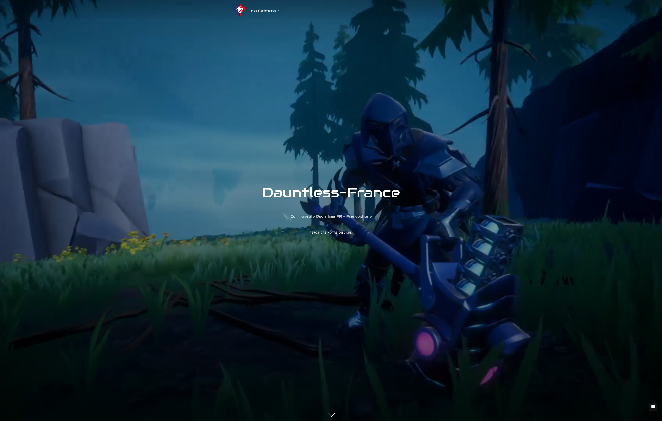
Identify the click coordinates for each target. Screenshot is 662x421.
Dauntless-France (331, 192)
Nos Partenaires (263, 10)
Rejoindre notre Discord (331, 232)
